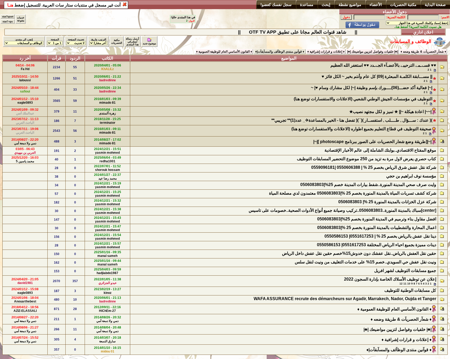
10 (408, 283)
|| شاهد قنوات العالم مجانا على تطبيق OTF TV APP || (302, 32)
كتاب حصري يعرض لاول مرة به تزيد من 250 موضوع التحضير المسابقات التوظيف (366, 159)
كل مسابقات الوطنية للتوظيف (410, 290)
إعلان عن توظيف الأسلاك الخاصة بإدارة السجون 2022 (390, 279)
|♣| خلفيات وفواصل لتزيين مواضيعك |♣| (398, 329)
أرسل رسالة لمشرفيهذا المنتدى (132, 41)
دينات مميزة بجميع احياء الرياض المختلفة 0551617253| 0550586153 (376, 245)
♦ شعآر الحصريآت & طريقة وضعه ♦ (401, 319)
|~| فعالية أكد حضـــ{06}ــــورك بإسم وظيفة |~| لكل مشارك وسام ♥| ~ (371, 87)
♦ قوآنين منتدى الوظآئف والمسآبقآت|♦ (399, 350)
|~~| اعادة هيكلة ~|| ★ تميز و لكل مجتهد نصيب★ (390, 111)
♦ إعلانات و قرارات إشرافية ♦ (407, 339)
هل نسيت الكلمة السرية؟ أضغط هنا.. (417, 27)
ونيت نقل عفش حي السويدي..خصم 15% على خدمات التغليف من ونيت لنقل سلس (365, 262)
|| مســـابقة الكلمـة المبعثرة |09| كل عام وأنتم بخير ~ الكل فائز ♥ (377, 76)
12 (401, 283)
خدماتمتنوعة (20, 19)
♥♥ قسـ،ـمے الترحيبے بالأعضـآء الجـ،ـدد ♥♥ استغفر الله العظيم (382, 65)
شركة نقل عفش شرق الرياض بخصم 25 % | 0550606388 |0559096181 (373, 167)
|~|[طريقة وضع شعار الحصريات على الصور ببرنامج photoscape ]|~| (372, 141)
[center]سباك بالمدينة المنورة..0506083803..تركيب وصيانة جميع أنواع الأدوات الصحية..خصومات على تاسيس (342, 210)
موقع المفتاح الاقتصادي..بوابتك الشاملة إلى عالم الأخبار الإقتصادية (380, 150)
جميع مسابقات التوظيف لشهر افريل (405, 270)
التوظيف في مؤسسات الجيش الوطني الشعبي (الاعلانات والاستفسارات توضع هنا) (363, 99)
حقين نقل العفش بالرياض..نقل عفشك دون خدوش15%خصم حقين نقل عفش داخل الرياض (359, 253)
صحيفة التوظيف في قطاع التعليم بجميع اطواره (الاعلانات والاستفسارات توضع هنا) (361, 129)
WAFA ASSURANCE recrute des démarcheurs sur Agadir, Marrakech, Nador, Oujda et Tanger (345, 298)
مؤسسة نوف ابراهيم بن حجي (411, 176)
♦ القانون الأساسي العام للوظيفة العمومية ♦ (394, 309)
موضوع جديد (149, 43)
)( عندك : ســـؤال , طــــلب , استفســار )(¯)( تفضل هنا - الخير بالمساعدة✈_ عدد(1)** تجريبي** (351, 120)
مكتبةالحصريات (116, 41)
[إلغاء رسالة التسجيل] (125, 4)
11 (405, 283)
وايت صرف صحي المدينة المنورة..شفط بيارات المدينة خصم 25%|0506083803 (368, 184)
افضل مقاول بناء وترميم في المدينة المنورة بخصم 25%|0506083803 (376, 219)
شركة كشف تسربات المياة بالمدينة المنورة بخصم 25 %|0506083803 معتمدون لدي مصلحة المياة (352, 193)
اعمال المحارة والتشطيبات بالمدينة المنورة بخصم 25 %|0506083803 (376, 227)
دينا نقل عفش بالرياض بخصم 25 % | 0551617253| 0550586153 (380, 236)
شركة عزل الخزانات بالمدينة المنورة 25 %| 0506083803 (387, 202)
